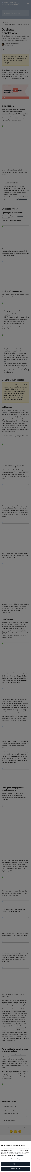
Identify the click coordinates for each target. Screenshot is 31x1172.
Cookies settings (15, 1159)
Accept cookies (15, 1169)
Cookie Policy (20, 1155)
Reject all (15, 1164)
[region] (15, 1156)
